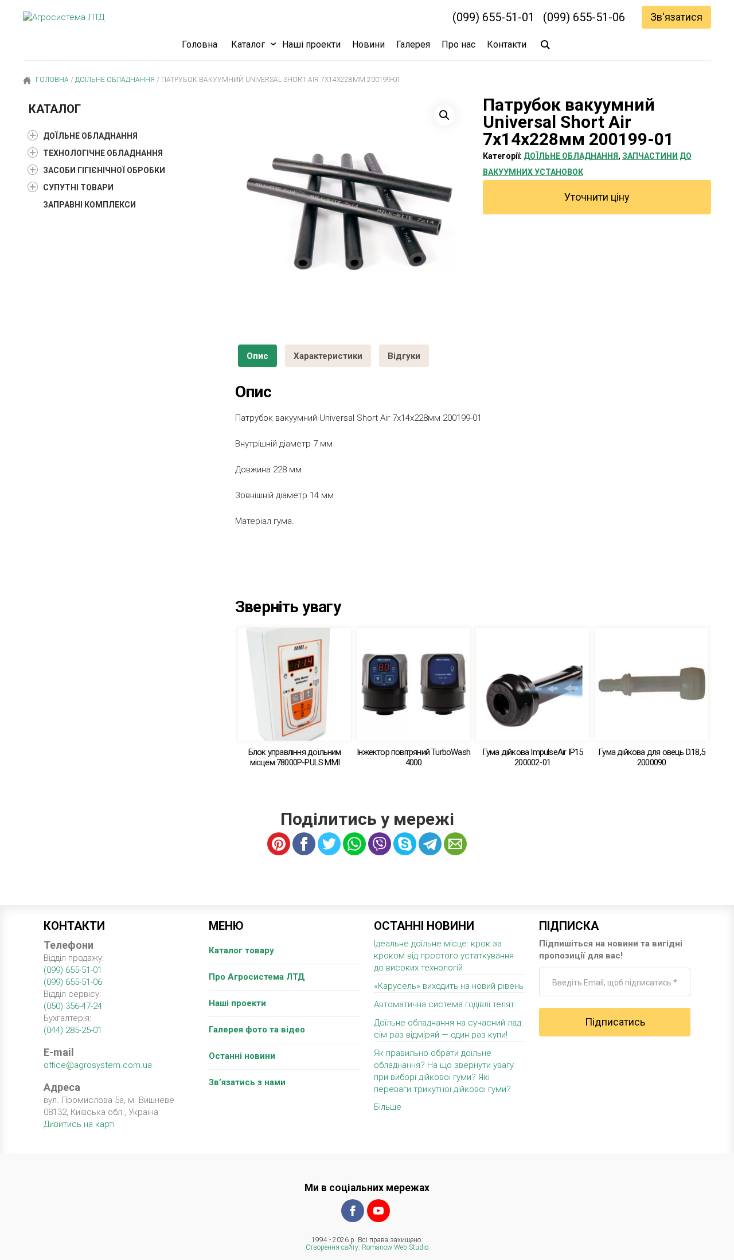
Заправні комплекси (89, 204)
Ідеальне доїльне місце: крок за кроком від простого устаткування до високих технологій (444, 955)
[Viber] (379, 843)
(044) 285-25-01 (73, 1030)
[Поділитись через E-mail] (455, 843)
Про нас (458, 44)
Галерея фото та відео (257, 1029)
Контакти (506, 44)
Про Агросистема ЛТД (257, 977)
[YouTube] (378, 1210)
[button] (444, 115)
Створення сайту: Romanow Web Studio (367, 1247)
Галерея (413, 44)
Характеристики (328, 356)
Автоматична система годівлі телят (444, 1004)
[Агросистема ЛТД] (63, 17)
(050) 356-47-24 (73, 1006)
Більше (387, 1107)
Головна (199, 44)
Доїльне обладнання (115, 80)
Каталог (248, 44)
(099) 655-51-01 (493, 17)
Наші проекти (311, 44)
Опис (257, 356)
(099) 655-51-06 (584, 17)
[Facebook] (352, 1210)
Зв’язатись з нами (247, 1082)
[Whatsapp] (354, 843)
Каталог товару (241, 950)
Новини (368, 44)
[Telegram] (430, 843)
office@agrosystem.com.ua (98, 1065)
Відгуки (404, 356)
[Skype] (404, 843)
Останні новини (242, 1056)
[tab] (257, 356)
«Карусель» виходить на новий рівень (449, 986)
